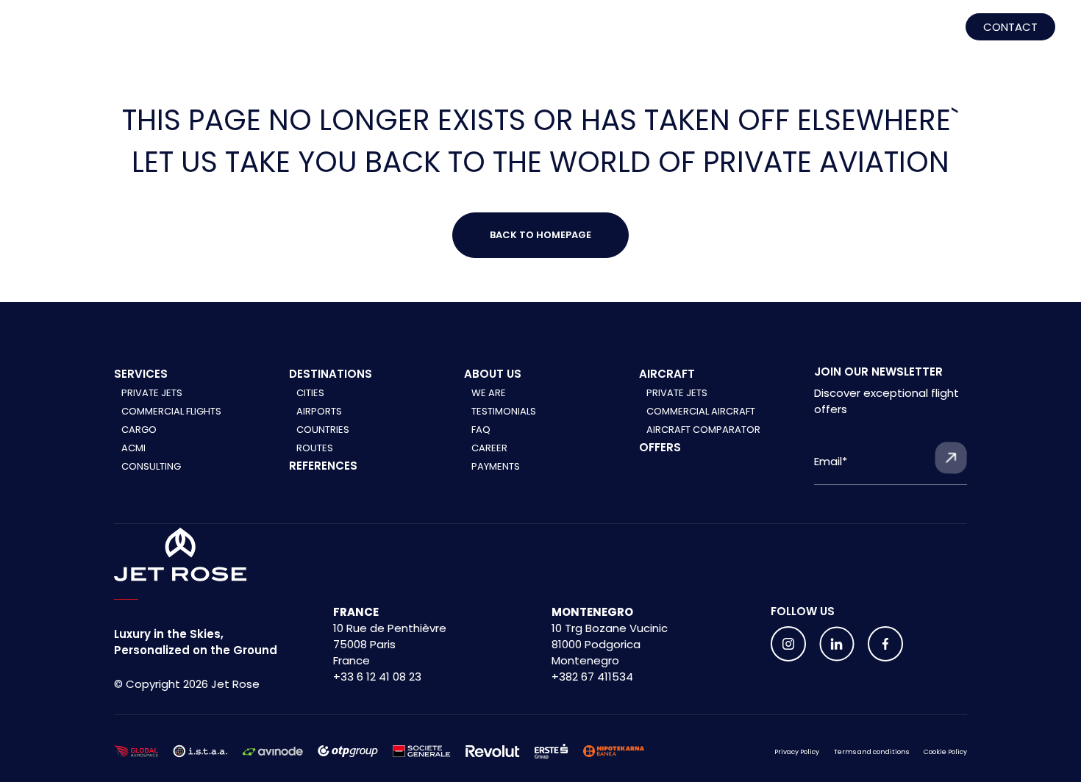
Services (265, 31)
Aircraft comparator (703, 430)
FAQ (480, 430)
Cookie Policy (945, 751)
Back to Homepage (540, 235)
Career (489, 448)
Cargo (139, 430)
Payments (495, 466)
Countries (322, 430)
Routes (314, 448)
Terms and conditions (871, 751)
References (394, 31)
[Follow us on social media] (788, 643)
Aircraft (524, 31)
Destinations (660, 31)
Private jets (676, 393)
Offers (660, 447)
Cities (310, 393)
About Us (797, 31)
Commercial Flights (171, 411)
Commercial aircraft (700, 411)
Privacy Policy (796, 751)
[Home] (72, 31)
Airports (319, 411)
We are (488, 393)
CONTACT (1010, 27)
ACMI (133, 448)
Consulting (151, 466)
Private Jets (151, 393)
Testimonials (503, 411)
